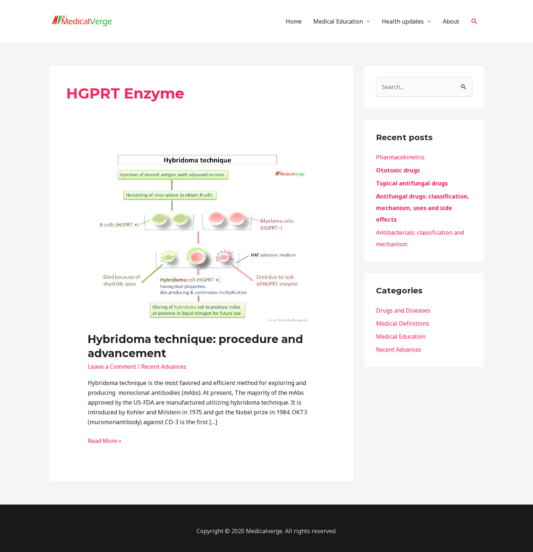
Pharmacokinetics (400, 157)
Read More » (104, 440)
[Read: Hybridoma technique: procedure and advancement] (201, 238)
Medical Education (338, 21)
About (451, 21)
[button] (474, 21)
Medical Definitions (402, 323)
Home (294, 21)
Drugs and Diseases (403, 310)
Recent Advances (163, 367)
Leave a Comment (112, 367)
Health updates (403, 21)
